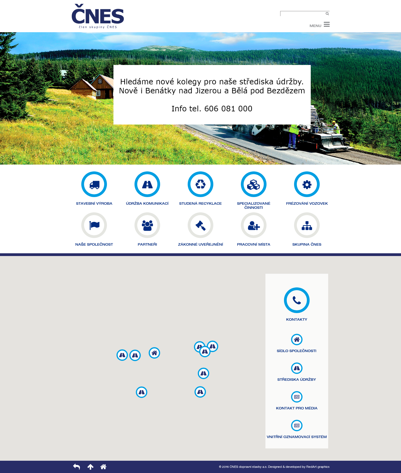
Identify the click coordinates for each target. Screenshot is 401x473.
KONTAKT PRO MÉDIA (297, 408)
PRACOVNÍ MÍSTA (253, 244)
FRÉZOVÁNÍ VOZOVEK (307, 203)
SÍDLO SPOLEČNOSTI (296, 351)
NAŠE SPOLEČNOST (94, 244)
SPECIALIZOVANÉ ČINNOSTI (253, 205)
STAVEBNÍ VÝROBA (94, 203)
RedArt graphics (318, 466)
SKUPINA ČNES (306, 244)
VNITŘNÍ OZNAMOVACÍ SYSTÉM (297, 437)
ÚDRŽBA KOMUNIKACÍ (147, 203)
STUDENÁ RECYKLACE (200, 203)
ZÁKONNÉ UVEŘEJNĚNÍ (200, 244)
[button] (154, 353)
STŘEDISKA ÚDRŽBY (296, 379)
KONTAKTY (296, 319)
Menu (315, 25)
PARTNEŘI (147, 244)
